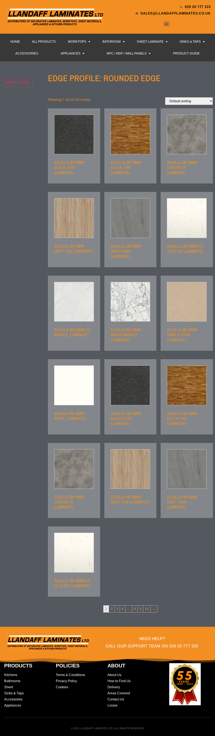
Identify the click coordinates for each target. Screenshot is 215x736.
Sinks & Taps (190, 41)
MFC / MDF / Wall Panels (127, 53)
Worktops (77, 41)
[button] (166, 23)
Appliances (70, 53)
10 (147, 609)
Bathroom (111, 41)
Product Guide (186, 53)
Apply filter (18, 82)
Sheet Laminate (150, 41)
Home (15, 41)
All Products (44, 41)
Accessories (26, 53)
